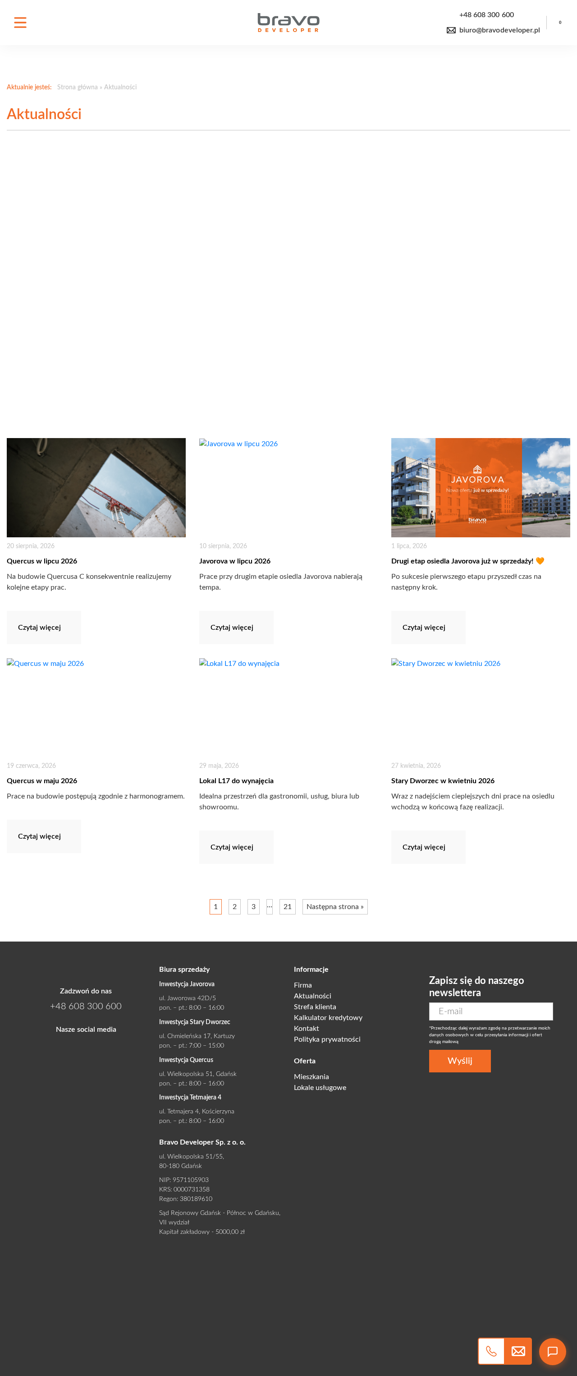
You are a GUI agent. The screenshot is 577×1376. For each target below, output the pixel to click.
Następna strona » (335, 906)
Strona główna (77, 87)
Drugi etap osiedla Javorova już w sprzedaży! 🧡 (468, 561)
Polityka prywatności (327, 1039)
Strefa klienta (315, 1007)
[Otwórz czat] (552, 1351)
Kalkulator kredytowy (328, 1017)
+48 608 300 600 (486, 14)
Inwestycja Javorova (187, 984)
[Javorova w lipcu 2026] (288, 487)
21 (288, 906)
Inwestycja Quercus (186, 1060)
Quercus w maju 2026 (42, 781)
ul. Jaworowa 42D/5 (187, 998)
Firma (303, 985)
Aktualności (312, 996)
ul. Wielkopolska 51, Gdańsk (198, 1074)
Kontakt (306, 1028)
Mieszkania (311, 1076)
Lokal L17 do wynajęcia (236, 781)
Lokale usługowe (320, 1087)
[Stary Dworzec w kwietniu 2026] (480, 707)
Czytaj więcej (39, 627)
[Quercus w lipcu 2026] (96, 487)
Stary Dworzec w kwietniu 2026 (443, 781)
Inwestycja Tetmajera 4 (190, 1097)
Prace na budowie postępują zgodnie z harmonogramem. (96, 796)
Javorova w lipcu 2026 (234, 561)
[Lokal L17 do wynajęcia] (288, 707)
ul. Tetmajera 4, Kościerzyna (196, 1111)
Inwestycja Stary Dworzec (194, 1022)
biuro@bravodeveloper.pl (499, 30)
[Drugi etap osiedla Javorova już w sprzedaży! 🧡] (480, 487)
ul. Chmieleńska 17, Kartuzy (197, 1036)
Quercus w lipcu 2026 (42, 561)
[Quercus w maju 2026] (96, 707)
